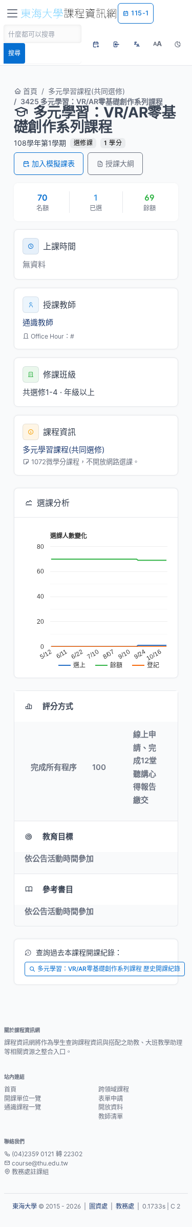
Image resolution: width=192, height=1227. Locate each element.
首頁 (29, 91)
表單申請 (110, 1098)
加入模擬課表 (53, 163)
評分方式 (57, 706)
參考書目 (57, 889)
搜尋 (14, 53)
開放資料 (110, 1107)
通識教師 (38, 322)
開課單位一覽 (22, 1098)
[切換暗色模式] (177, 44)
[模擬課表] (96, 44)
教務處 (125, 1206)
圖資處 (98, 1206)
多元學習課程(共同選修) (86, 91)
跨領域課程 (113, 1089)
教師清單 (110, 1116)
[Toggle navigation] (12, 13)
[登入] (116, 44)
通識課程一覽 (22, 1107)
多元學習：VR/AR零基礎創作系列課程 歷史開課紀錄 (108, 969)
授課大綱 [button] (119, 163)
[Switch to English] (136, 44)
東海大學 (24, 1206)
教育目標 (57, 836)
